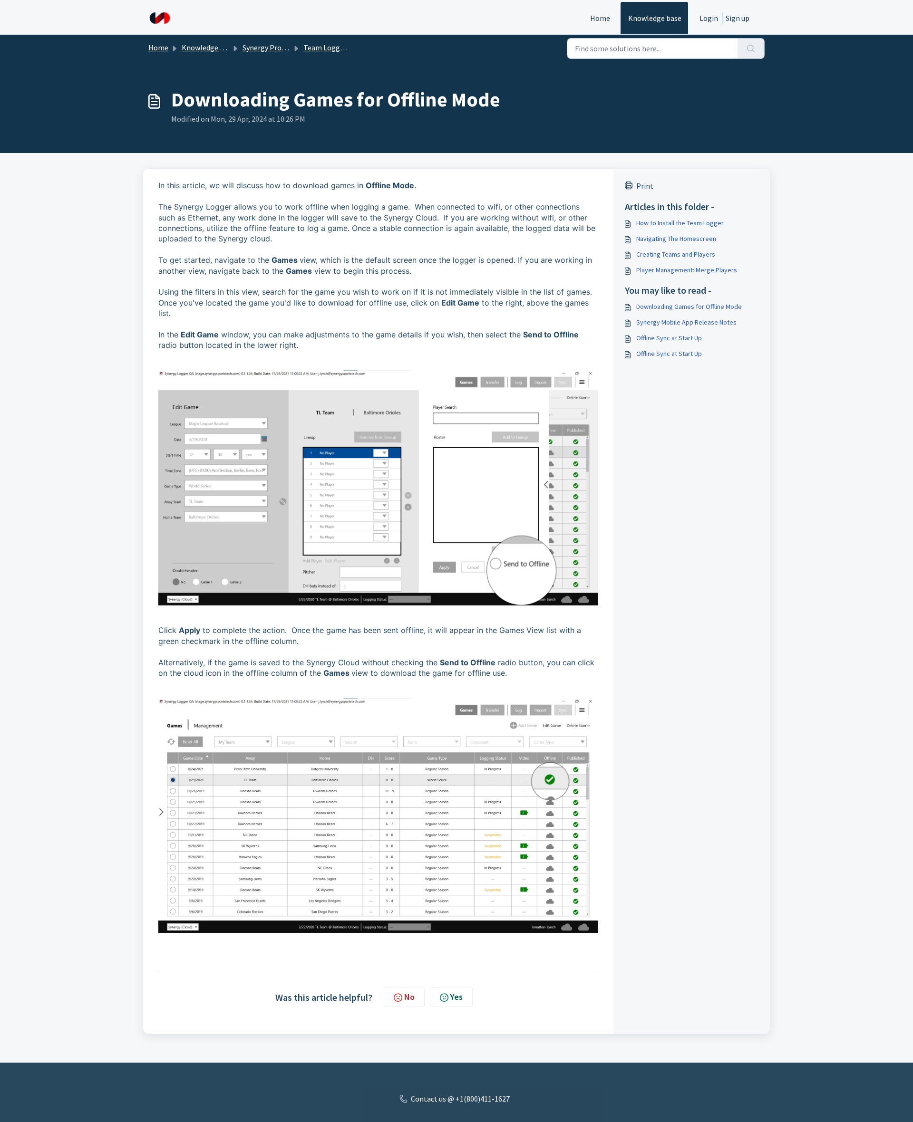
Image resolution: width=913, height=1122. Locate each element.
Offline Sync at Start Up (669, 338)
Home (600, 18)
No (409, 996)
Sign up (737, 18)
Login (708, 18)
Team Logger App (332, 47)
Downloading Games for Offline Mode (689, 306)
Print (644, 186)
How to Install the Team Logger (680, 223)
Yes (456, 996)
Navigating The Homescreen (676, 238)
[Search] (751, 48)
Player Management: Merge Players (686, 270)
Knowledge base (654, 18)
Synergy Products (271, 47)
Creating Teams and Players (675, 254)
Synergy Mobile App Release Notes (686, 322)
